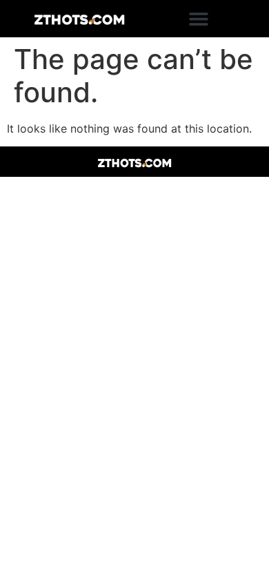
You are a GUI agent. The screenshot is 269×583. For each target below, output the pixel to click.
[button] (198, 19)
